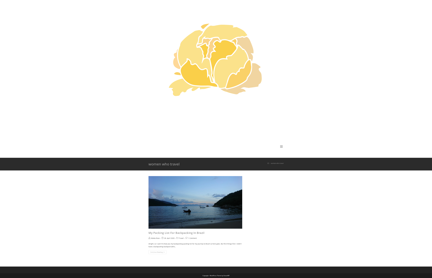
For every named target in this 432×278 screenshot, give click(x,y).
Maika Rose (155, 238)
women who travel (277, 163)
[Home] (268, 163)
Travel (181, 238)
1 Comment (192, 238)
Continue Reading (158, 252)
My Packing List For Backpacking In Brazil (176, 233)
